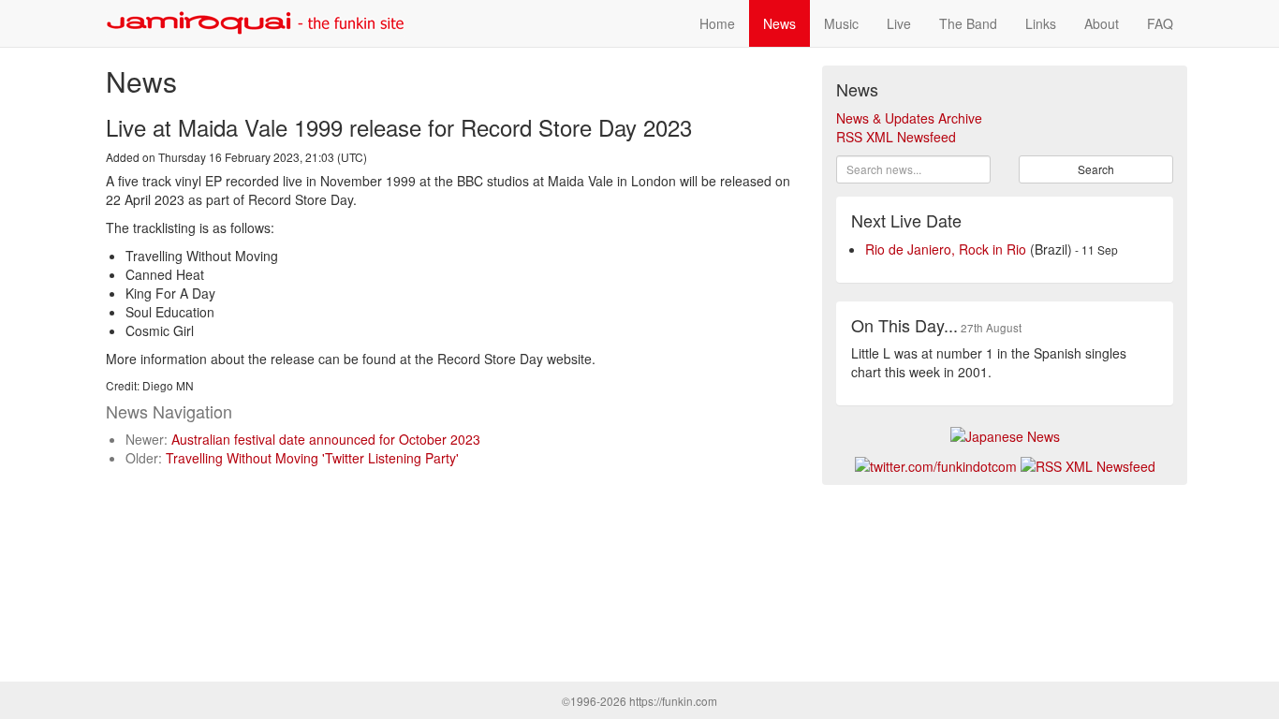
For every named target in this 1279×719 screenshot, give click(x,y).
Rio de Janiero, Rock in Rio (945, 249)
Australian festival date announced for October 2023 (325, 439)
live (899, 23)
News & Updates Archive (909, 118)
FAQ (1160, 23)
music (841, 23)
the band (968, 23)
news (779, 23)
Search (1096, 169)
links (1040, 23)
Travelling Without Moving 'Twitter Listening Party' (312, 457)
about (1101, 23)
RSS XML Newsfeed (896, 136)
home (717, 23)
